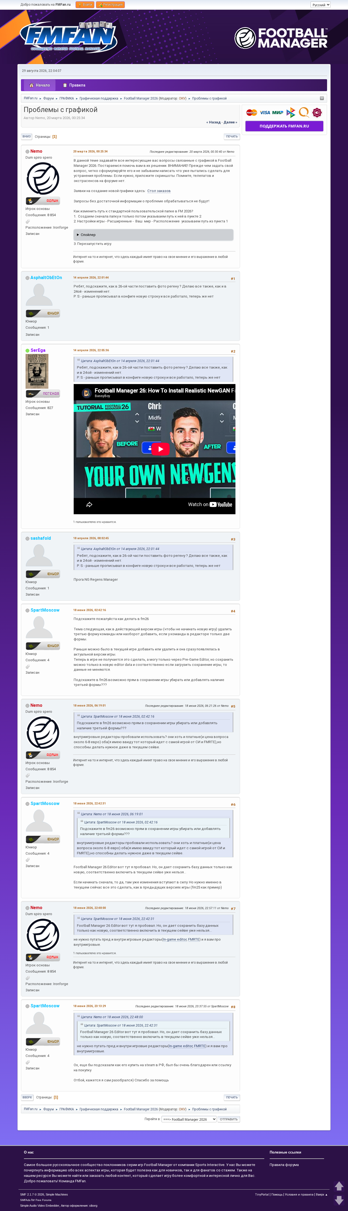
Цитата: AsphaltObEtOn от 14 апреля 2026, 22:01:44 (120, 361)
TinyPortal (262, 1194)
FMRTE (193, 939)
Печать (232, 136)
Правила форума (284, 1165)
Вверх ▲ (322, 1194)
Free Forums (43, 1200)
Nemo (36, 151)
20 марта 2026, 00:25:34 (90, 151)
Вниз (26, 136)
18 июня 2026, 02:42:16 (89, 610)
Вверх (27, 1097)
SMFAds (25, 1200)
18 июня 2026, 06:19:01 (89, 705)
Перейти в (152, 1119)
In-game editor (175, 939)
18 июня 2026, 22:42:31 (89, 803)
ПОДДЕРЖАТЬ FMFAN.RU (284, 126)
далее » (230, 122)
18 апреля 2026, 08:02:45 (91, 538)
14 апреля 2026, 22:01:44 (91, 277)
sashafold (40, 538)
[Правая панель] (322, 98)
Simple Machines (57, 1194)
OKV (182, 98)
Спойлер (88, 235)
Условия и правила (299, 1194)
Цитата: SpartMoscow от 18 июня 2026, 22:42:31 (117, 919)
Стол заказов (159, 191)
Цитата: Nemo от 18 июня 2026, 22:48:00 (112, 1017)
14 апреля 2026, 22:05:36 (91, 350)
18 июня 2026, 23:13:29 (89, 1006)
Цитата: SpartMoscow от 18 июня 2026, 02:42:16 (117, 716)
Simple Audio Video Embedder (39, 1205)
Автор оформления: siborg (79, 1205)
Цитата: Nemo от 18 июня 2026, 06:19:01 (112, 814)
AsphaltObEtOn (46, 277)
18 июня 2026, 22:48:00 (89, 908)
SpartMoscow (45, 610)
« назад (213, 122)
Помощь (276, 1194)
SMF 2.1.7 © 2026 (32, 1194)
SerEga (37, 350)
